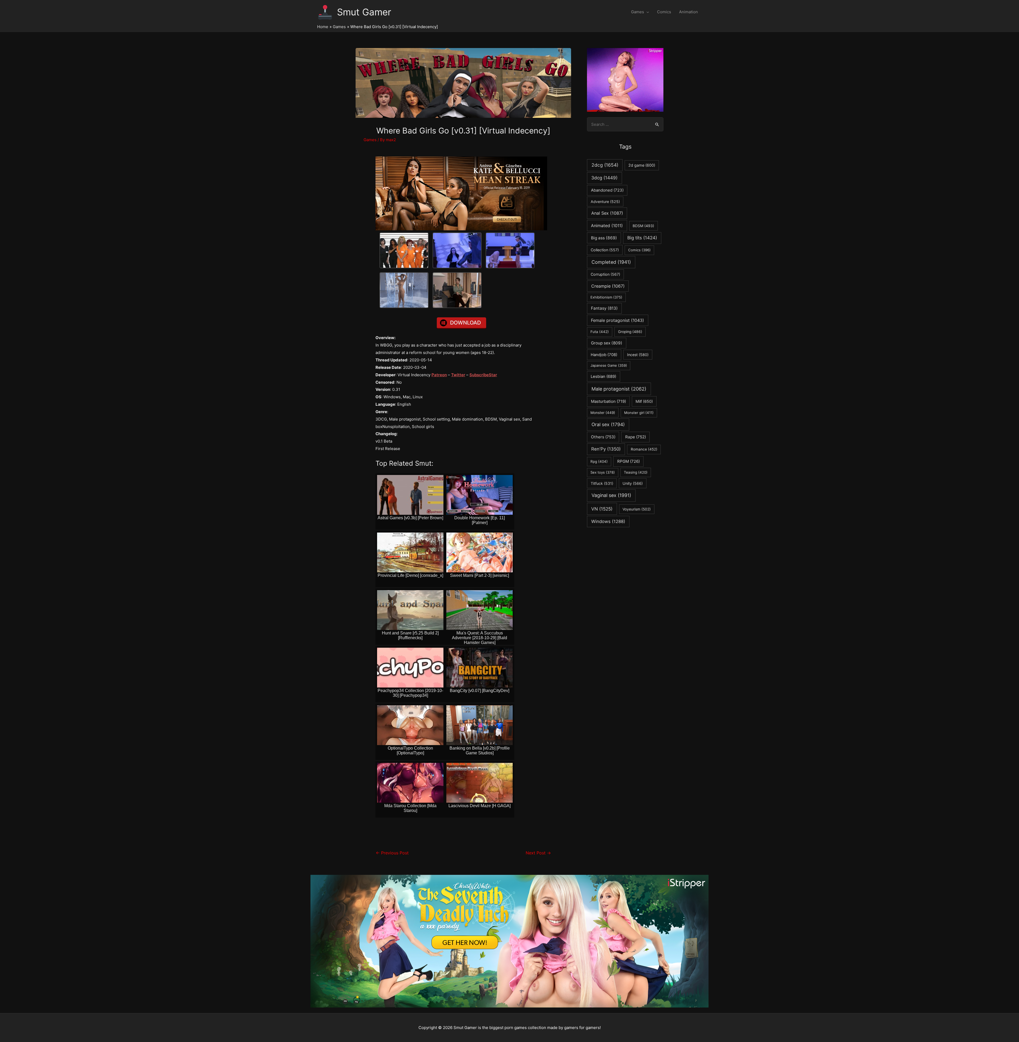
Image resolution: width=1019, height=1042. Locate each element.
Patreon (439, 374)
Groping (630, 332)
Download (465, 322)
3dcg (604, 177)
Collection (605, 250)
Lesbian (603, 376)
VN (601, 509)
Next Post (538, 852)
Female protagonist (617, 320)
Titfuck (602, 483)
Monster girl (639, 412)
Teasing (635, 472)
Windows (608, 521)
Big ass (604, 237)
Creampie (608, 286)
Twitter (458, 374)
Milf (644, 401)
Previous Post (392, 852)
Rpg (599, 461)
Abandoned (607, 190)
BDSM (643, 226)
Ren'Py (606, 449)
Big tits (642, 237)
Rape (635, 436)
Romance (644, 449)
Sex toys (602, 472)
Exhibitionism (606, 297)
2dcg (604, 165)
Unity (633, 483)
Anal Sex (607, 213)
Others (603, 436)
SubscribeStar (483, 374)
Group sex (606, 342)
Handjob (604, 354)
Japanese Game (608, 365)
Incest (638, 354)
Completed (611, 262)
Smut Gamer (364, 12)
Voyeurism (637, 509)
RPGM (628, 461)
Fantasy (604, 308)
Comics (664, 11)
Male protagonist (618, 389)
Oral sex (608, 424)
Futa (599, 332)
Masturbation (608, 401)
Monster (602, 412)
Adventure (605, 201)
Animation (688, 11)
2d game (641, 165)
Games (637, 11)
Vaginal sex (611, 495)
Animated (607, 225)
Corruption (605, 274)
